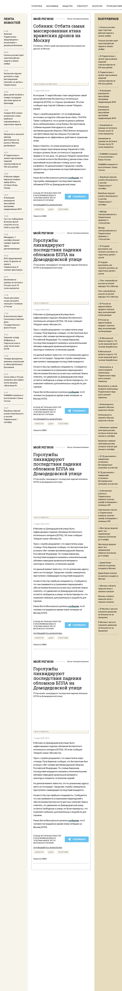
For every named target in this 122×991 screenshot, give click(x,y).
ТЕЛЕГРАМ (63, 209)
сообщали (73, 178)
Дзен (50, 209)
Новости (39, 209)
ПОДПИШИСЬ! (79, 196)
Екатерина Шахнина (81, 19)
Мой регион (43, 19)
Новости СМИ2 (40, 216)
